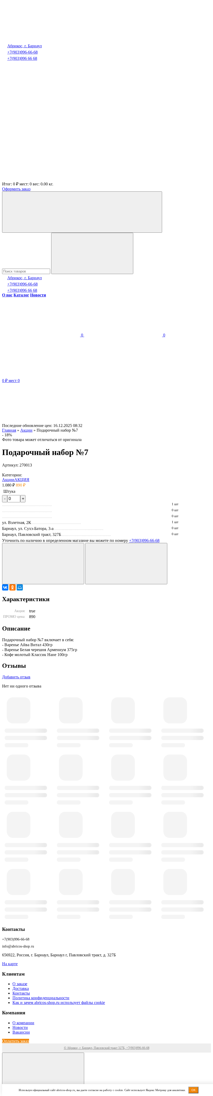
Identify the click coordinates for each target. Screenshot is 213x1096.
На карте (10, 964)
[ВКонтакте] (5, 587)
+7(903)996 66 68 (22, 58)
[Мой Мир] (20, 587)
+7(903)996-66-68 (22, 52)
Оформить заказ (16, 189)
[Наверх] (43, 1073)
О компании (23, 1023)
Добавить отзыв (16, 677)
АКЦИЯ (21, 479)
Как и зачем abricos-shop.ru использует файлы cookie (58, 1002)
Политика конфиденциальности (40, 998)
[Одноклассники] (12, 587)
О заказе (19, 984)
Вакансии (21, 1032)
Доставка (20, 988)
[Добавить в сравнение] (126, 563)
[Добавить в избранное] (43, 563)
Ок (193, 1090)
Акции (8, 479)
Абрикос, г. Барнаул (24, 46)
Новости (20, 1027)
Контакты (21, 993)
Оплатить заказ (15, 1041)
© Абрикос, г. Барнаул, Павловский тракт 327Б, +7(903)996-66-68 (106, 1048)
